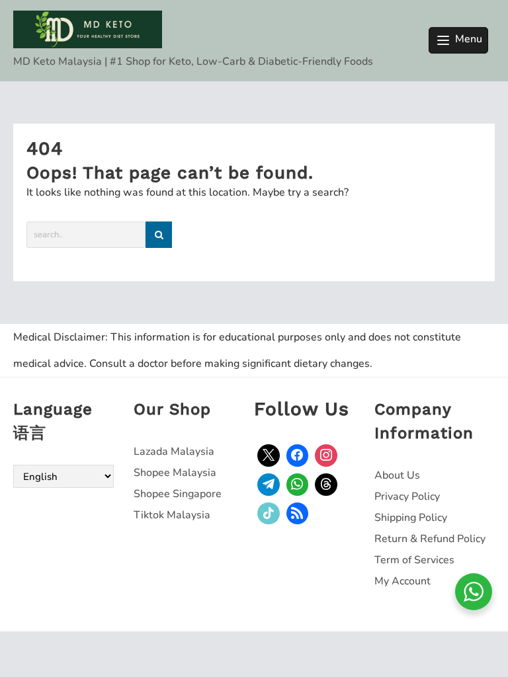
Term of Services (414, 560)
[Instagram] (326, 455)
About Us (397, 475)
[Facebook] (297, 455)
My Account (402, 581)
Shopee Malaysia (175, 472)
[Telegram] (268, 484)
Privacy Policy (407, 496)
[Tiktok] (268, 513)
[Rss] (297, 513)
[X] (268, 455)
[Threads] (326, 484)
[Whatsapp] (297, 484)
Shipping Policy (410, 517)
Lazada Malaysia (174, 451)
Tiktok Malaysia (172, 515)
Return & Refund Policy (430, 539)
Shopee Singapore (178, 494)
